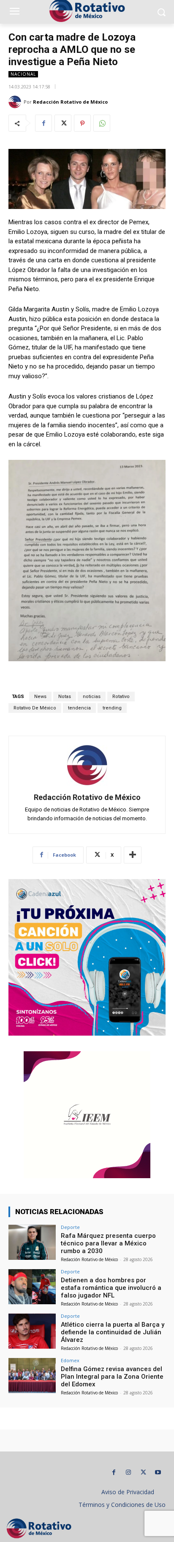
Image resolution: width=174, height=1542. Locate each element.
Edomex (70, 1360)
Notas (64, 696)
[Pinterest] (82, 123)
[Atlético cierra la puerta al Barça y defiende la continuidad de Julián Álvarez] (32, 1331)
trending (112, 708)
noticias (92, 696)
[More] (132, 855)
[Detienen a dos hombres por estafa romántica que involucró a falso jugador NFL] (32, 1287)
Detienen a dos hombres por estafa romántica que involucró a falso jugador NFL (111, 1287)
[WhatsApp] (101, 123)
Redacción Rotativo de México (70, 102)
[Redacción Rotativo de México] (16, 102)
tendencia (79, 708)
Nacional (23, 74)
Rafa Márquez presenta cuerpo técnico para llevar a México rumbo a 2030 (108, 1243)
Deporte (70, 1227)
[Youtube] (158, 1472)
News (40, 696)
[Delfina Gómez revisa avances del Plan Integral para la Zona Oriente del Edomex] (32, 1376)
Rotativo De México (35, 708)
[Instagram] (128, 1472)
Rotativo (121, 696)
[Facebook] (43, 123)
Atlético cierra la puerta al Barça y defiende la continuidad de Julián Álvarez (112, 1332)
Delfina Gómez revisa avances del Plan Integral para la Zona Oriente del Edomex (112, 1376)
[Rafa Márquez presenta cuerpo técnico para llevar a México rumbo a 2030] (32, 1242)
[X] (62, 123)
